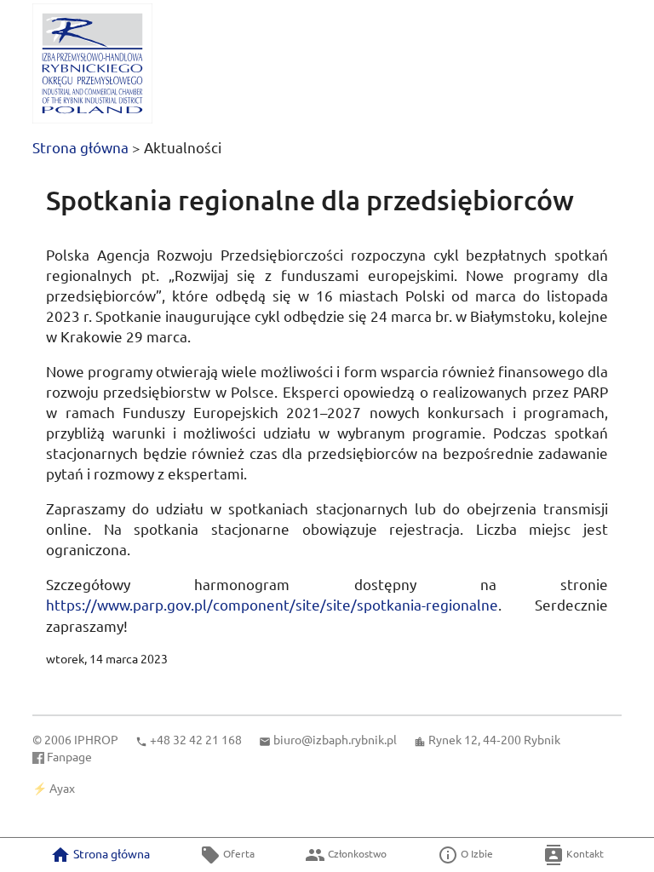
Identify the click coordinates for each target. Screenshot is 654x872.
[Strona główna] (92, 63)
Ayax (62, 787)
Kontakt (584, 853)
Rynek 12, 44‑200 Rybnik (494, 739)
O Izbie (475, 853)
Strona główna (80, 147)
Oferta (238, 853)
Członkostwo (356, 853)
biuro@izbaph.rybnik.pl (335, 739)
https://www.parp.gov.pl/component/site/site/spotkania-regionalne (272, 604)
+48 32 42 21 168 (196, 739)
